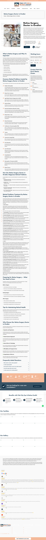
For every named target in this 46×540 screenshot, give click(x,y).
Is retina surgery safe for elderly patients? (11, 370)
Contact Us (38, 8)
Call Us (33, 82)
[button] (8, 8)
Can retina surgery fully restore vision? (10, 368)
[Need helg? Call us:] (34, 47)
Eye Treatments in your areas (23, 538)
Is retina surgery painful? (8, 364)
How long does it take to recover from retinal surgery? (13, 366)
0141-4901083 (37, 47)
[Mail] (31, 86)
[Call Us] (31, 82)
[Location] (31, 89)
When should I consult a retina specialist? (10, 362)
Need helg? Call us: (37, 46)
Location (33, 89)
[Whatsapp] (43, 406)
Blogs (34, 8)
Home (5, 8)
